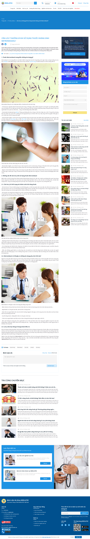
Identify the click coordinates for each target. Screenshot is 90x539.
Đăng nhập (85, 3)
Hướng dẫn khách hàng (34, 8)
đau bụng (13, 119)
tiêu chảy (24, 119)
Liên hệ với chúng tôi (75, 54)
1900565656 (5, 510)
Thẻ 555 (59, 8)
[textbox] (75, 100)
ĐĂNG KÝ (84, 513)
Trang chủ (4, 21)
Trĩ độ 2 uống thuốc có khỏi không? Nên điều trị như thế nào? (36, 398)
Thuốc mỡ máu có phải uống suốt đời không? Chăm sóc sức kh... (37, 387)
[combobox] (75, 100)
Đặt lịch (45, 463)
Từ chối (72, 537)
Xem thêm (86, 120)
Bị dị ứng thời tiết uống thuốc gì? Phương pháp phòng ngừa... (36, 409)
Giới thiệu (18, 8)
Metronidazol (19, 347)
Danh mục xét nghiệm (68, 8)
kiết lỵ (17, 112)
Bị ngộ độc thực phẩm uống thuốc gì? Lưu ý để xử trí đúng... (36, 432)
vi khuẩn (5, 61)
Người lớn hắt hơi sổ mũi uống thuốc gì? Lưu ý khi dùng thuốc (36, 420)
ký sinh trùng (33, 61)
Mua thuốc (77, 8)
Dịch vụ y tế (25, 8)
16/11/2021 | (24, 53)
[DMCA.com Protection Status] (6, 530)
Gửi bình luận (51, 365)
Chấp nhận (78, 537)
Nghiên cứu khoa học (47, 8)
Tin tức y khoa (11, 21)
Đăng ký (80, 3)
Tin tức (54, 8)
